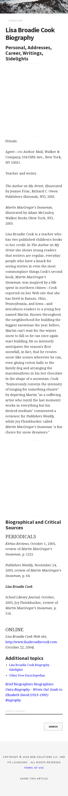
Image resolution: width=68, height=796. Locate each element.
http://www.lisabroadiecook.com (31, 642)
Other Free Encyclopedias (27, 675)
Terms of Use (34, 767)
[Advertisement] (34, 100)
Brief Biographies (19, 684)
